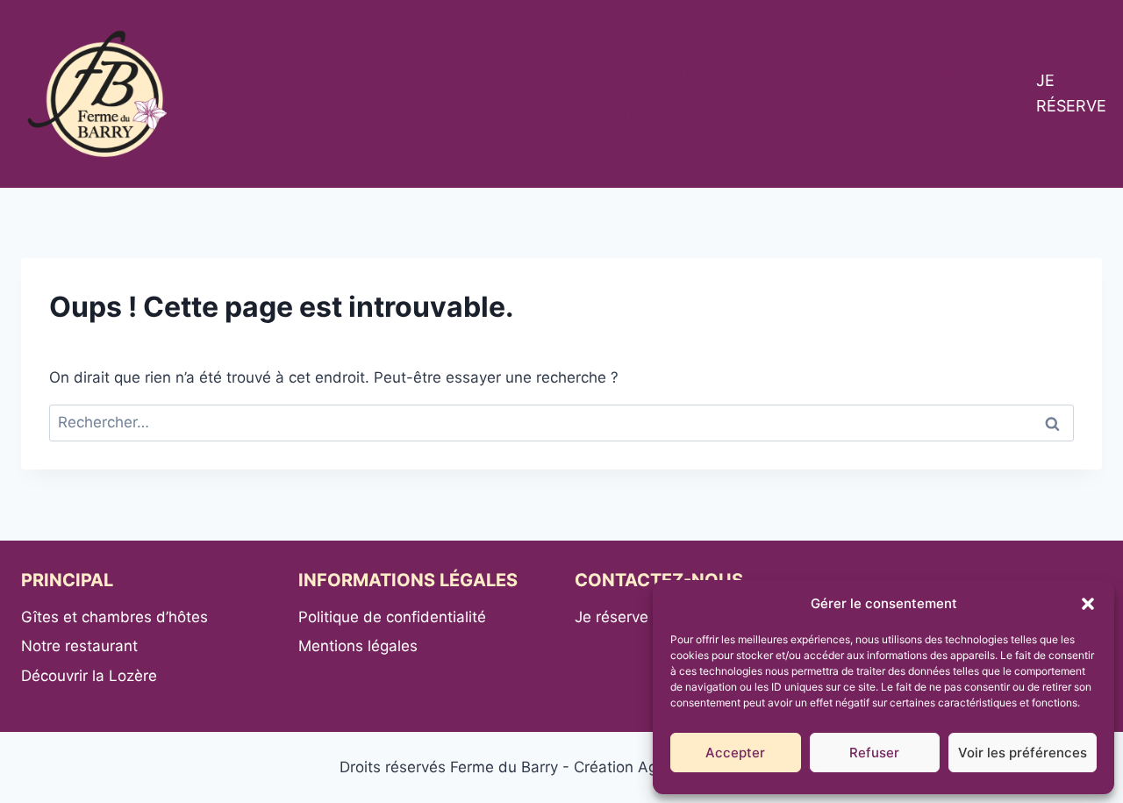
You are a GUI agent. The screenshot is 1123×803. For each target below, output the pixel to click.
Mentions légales (358, 646)
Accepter (735, 752)
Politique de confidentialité (392, 617)
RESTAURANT (907, 73)
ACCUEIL (279, 73)
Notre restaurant (79, 646)
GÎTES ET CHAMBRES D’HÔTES (466, 73)
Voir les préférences (1022, 752)
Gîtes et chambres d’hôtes (114, 617)
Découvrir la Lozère (89, 676)
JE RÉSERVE (1071, 93)
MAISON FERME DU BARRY (717, 73)
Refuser (874, 752)
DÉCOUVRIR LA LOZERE (602, 114)
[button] (1088, 604)
